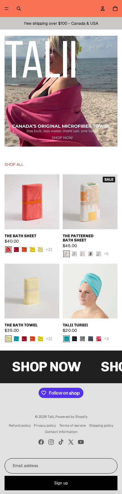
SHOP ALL (14, 164)
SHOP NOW (35, 366)
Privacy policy (45, 425)
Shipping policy (101, 425)
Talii (51, 416)
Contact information (61, 432)
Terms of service (72, 425)
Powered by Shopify (71, 416)
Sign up (61, 482)
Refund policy (20, 425)
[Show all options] (49, 249)
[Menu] (6, 8)
